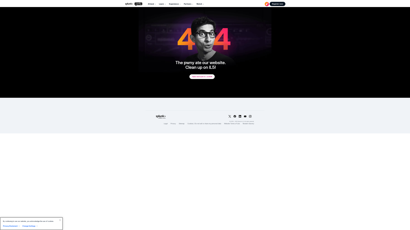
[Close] (60, 220)
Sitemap (181, 123)
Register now (277, 4)
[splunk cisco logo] (171, 117)
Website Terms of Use (232, 123)
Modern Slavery (248, 123)
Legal (166, 123)
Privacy (173, 123)
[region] (31, 223)
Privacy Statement (10, 226)
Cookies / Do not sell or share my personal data (204, 123)
